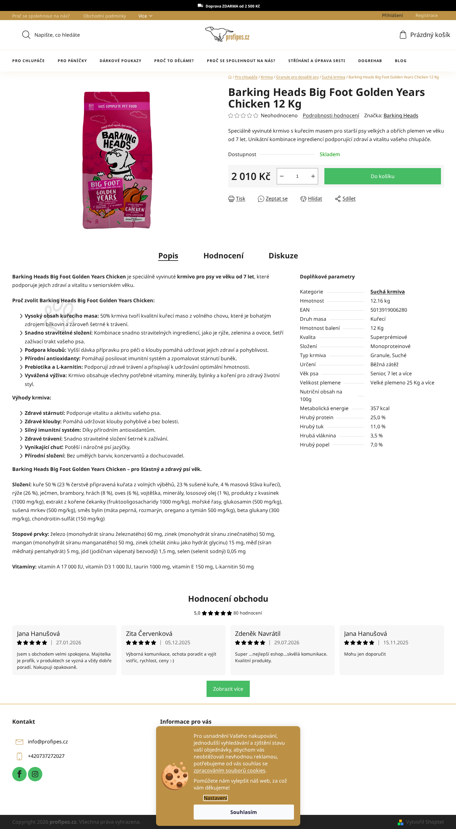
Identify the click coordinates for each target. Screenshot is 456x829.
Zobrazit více (228, 688)
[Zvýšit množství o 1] (313, 176)
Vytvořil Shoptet (425, 821)
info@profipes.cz (48, 741)
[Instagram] (35, 774)
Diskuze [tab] (283, 255)
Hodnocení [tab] (223, 255)
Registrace (427, 15)
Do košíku (383, 176)
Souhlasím (243, 812)
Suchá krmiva (387, 291)
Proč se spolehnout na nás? (41, 16)
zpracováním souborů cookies (229, 770)
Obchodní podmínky (104, 16)
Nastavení (215, 798)
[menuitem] (28, 60)
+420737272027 (46, 756)
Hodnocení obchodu (228, 598)
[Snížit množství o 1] (281, 176)
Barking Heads (401, 115)
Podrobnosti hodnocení (331, 115)
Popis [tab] (168, 255)
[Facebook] (19, 774)
